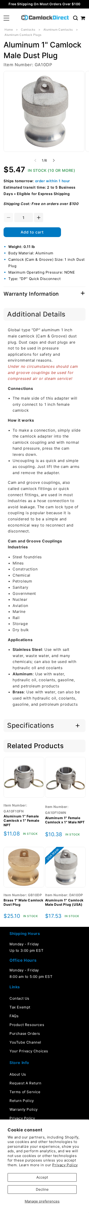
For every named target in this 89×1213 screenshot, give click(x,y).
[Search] (75, 18)
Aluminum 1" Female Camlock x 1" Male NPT (65, 820)
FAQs (14, 1016)
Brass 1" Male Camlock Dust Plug (23, 902)
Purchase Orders (24, 1033)
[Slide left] (35, 160)
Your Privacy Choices (28, 1051)
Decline (42, 1189)
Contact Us (19, 998)
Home (9, 29)
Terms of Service (25, 1092)
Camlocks (28, 29)
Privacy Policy (65, 1165)
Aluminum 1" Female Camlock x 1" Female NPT (21, 820)
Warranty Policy (23, 1109)
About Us (17, 1074)
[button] (6, 18)
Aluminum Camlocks (58, 29)
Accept (42, 1177)
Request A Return (25, 1083)
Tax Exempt (19, 1007)
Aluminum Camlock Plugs (23, 35)
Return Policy (21, 1100)
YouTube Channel (25, 1042)
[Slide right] (54, 160)
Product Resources (26, 1024)
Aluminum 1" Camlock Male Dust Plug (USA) (64, 902)
